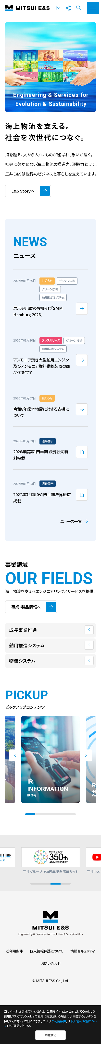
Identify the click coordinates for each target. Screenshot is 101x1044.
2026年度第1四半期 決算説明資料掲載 (40, 455)
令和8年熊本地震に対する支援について (41, 412)
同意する (50, 1035)
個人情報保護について (46, 950)
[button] (15, 755)
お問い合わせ (51, 963)
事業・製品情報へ (26, 607)
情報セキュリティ (82, 950)
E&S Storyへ (23, 191)
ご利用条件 (14, 950)
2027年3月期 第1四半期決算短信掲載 (42, 497)
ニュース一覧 (71, 521)
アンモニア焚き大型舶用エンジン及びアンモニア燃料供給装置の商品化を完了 (41, 366)
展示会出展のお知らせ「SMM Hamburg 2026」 (38, 311)
